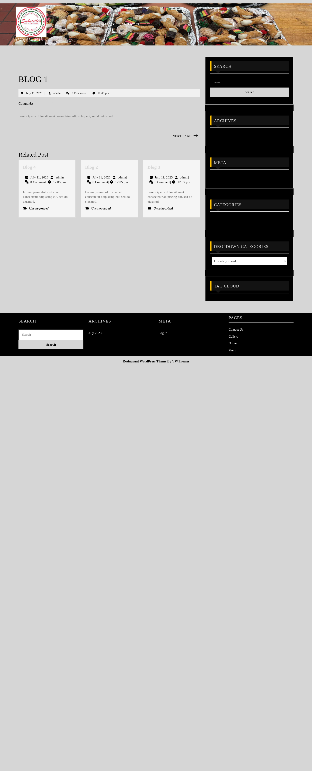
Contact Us (130, 24)
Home (73, 24)
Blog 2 (91, 167)
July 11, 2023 (34, 93)
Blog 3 (154, 167)
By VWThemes (178, 361)
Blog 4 (29, 167)
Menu (89, 24)
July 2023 (218, 135)
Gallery (107, 24)
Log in (216, 177)
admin (57, 93)
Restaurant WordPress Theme (144, 361)
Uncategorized (38, 62)
